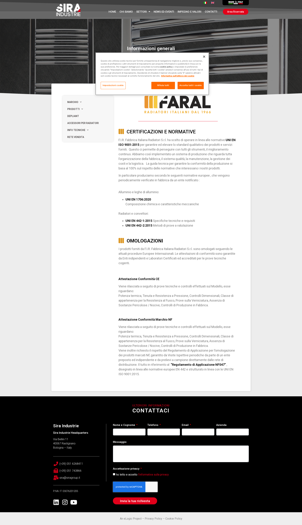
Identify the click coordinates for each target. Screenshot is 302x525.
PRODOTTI (73, 109)
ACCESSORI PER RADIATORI (83, 123)
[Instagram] (65, 502)
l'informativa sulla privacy (153, 474)
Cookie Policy (173, 518)
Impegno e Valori (189, 11)
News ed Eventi (164, 11)
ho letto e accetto (142, 474)
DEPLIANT (73, 116)
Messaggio (120, 442)
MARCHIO (72, 102)
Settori (141, 11)
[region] (152, 73)
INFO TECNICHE (76, 130)
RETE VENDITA (75, 137)
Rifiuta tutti (163, 85)
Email (185, 425)
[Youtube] (74, 502)
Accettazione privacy (126, 468)
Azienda (221, 425)
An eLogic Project (131, 518)
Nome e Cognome (124, 425)
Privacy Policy (153, 518)
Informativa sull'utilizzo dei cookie (177, 76)
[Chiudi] (204, 56)
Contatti (211, 11)
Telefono (153, 425)
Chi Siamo (126, 11)
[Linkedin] (56, 502)
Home (112, 11)
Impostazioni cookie (113, 85)
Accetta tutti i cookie (190, 85)
